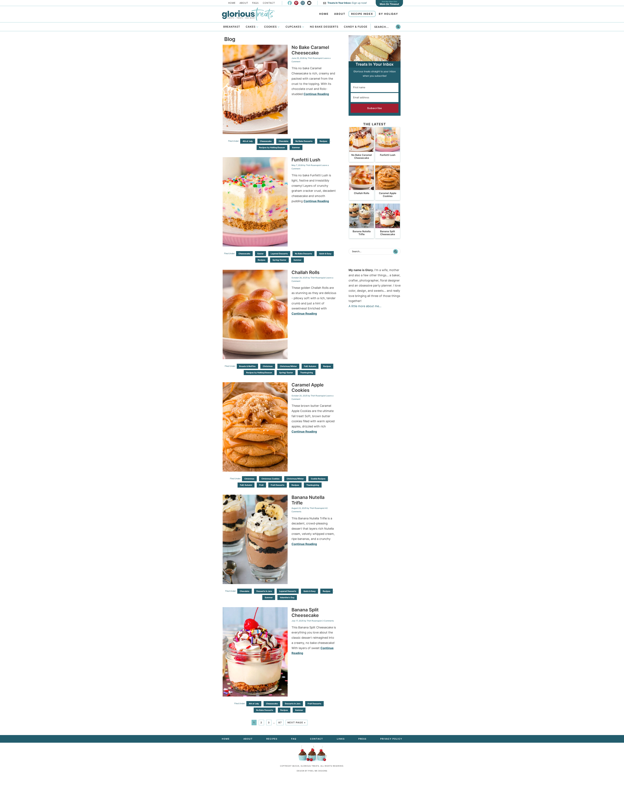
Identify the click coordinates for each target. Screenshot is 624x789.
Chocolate (283, 141)
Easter (260, 253)
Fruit (261, 485)
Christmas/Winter (288, 366)
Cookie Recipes (318, 478)
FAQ (293, 738)
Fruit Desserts (277, 485)
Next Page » (296, 722)
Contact (269, 2)
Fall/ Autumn (310, 366)
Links (341, 738)
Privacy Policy (391, 738)
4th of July (248, 141)
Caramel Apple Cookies (308, 387)
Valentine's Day (287, 597)
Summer (296, 147)
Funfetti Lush (306, 160)
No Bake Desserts (303, 141)
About (244, 2)
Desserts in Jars (264, 591)
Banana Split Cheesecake (305, 612)
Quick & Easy (325, 253)
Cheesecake (266, 141)
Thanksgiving (306, 372)
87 (280, 722)
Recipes (323, 141)
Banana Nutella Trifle (308, 500)
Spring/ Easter (279, 260)
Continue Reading (316, 94)
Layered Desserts (279, 253)
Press (362, 738)
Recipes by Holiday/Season (272, 147)
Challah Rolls (305, 272)
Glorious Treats (248, 14)
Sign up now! (347, 2)
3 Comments (328, 620)
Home (231, 2)
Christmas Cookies (270, 478)
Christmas (268, 366)
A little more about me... (365, 306)
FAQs (255, 2)
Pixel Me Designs (317, 771)
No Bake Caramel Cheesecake (310, 50)
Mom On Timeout (389, 4)
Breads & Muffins (247, 366)
